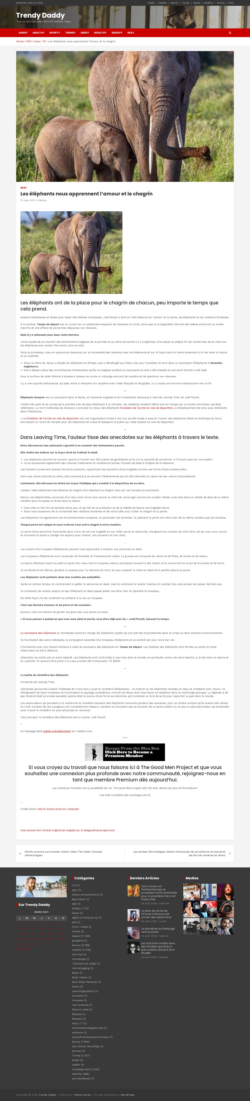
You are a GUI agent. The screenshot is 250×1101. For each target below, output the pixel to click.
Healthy (162, 3)
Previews (77, 1000)
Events (76, 931)
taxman (76, 1050)
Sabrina (42, 200)
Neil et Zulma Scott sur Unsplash (58, 809)
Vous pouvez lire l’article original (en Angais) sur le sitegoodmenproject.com (67, 830)
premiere (78, 995)
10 (34, 928)
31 (34, 944)
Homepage (79, 959)
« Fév (19, 948)
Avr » (28, 948)
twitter (76, 1064)
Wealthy (208, 3)
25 (41, 939)
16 (27, 934)
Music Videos (80, 977)
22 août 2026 (149, 957)
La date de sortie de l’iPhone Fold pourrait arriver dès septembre (156, 914)
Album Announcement (85, 894)
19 (48, 934)
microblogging (81, 968)
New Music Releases (85, 982)
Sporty (174, 3)
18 (41, 934)
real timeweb (80, 1005)
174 (74, 885)
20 (56, 934)
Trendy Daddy (40, 15)
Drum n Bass (80, 926)
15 (20, 934)
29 (19, 944)
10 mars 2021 (27, 200)
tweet (75, 1060)
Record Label (80, 1009)
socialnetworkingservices (87, 1027)
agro (75, 890)
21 (63, 934)
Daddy (151, 3)
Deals (75, 913)
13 (56, 928)
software (77, 1032)
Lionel (162, 921)
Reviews (77, 1018)
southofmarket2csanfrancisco (90, 1037)
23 (27, 939)
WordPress (127, 1094)
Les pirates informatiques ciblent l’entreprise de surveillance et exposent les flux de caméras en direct (179, 853)
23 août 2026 (149, 903)
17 (34, 934)
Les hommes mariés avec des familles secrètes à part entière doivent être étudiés (158, 948)
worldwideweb (81, 1078)
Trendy (185, 3)
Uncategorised (81, 1069)
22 (19, 939)
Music (75, 972)
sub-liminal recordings (86, 1046)
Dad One (164, 903)
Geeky (196, 3)
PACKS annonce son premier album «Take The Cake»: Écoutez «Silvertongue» (63, 853)
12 (49, 928)
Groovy (221, 3)
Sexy (231, 3)
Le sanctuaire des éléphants (38, 633)
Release (77, 1014)
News (75, 986)
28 (63, 939)
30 (27, 944)
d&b (74, 903)
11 (42, 928)
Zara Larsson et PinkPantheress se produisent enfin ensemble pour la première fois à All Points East (159, 892)
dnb (74, 922)
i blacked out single (84, 963)
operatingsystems (83, 991)
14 (63, 928)
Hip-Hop (77, 954)
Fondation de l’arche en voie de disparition (146, 407)
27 (56, 939)
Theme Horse (81, 1094)
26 (48, 939)
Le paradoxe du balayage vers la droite (158, 930)
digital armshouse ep (85, 917)
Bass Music (79, 899)
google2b (78, 940)
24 (34, 939)
